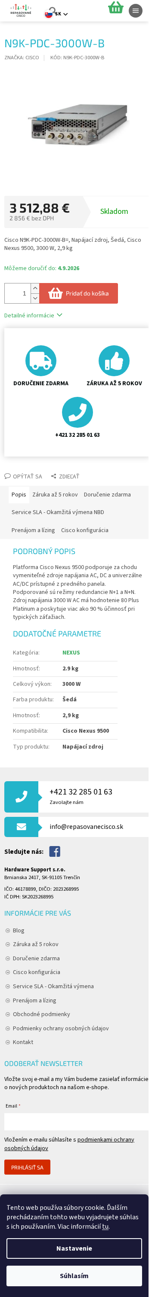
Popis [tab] (19, 494)
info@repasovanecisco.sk (86, 826)
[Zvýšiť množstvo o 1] (35, 288)
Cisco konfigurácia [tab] (84, 530)
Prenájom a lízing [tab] (33, 530)
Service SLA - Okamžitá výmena (53, 986)
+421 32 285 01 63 (81, 796)
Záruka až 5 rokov (36, 944)
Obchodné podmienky (41, 1014)
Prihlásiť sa (27, 1167)
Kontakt (23, 1042)
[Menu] (135, 10)
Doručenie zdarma (36, 958)
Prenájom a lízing (34, 1000)
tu (105, 1226)
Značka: (21, 57)
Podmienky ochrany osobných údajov (61, 1028)
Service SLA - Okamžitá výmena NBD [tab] (58, 512)
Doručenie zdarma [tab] (107, 494)
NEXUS (71, 652)
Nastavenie (74, 1248)
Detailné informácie (29, 315)
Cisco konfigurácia (36, 972)
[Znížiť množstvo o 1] (35, 298)
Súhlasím (74, 1276)
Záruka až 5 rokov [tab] (55, 494)
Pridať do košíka (87, 293)
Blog (19, 930)
